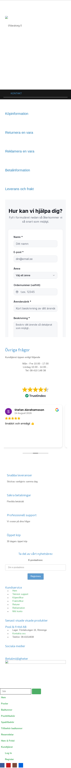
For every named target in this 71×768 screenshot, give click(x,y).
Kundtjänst (7, 747)
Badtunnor (6, 710)
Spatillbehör (7, 722)
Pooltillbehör (8, 716)
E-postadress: (35, 560)
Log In (8, 753)
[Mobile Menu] (8, 6)
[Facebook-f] (9, 652)
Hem (3, 697)
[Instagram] (18, 652)
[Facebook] (2, 765)
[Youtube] (28, 652)
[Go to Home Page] (4, 93)
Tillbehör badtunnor (11, 728)
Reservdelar (7, 734)
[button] (2, 686)
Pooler (4, 704)
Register (9, 759)
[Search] (36, 691)
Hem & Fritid (7, 741)
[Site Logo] (13, 17)
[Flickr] (37, 652)
